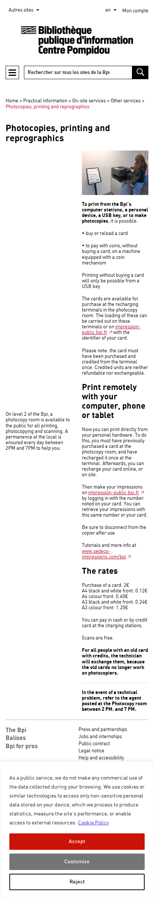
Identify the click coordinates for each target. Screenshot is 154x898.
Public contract (94, 743)
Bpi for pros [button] (22, 746)
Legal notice (91, 751)
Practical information (45, 101)
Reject (77, 882)
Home (12, 101)
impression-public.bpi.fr (111, 330)
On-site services (89, 101)
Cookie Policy (93, 823)
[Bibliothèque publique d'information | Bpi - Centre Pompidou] (77, 41)
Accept (77, 841)
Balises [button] (16, 738)
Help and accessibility (101, 758)
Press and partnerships (102, 729)
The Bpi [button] (16, 730)
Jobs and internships (100, 736)
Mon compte (135, 11)
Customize (77, 861)
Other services (126, 101)
